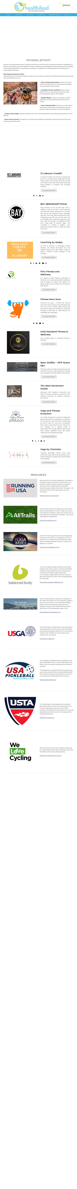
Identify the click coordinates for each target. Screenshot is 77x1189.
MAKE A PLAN (30, 14)
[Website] (43, 196)
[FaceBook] (33, 263)
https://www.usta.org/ (47, 718)
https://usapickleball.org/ (48, 680)
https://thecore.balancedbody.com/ (51, 582)
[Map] (34, 196)
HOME (8, 14)
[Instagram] (40, 196)
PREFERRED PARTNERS (54, 14)
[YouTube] (43, 263)
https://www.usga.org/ (47, 639)
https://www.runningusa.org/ (49, 496)
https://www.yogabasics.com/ (49, 547)
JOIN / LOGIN (67, 14)
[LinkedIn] (39, 263)
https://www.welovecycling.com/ (50, 755)
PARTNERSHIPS (41, 14)
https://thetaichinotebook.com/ (50, 612)
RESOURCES (19, 14)
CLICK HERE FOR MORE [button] (49, 190)
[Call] (36, 196)
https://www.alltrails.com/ (48, 520)
